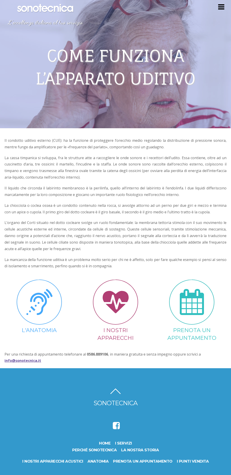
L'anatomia (39, 330)
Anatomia (98, 461)
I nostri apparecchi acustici (52, 461)
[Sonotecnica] (45, 10)
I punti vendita (193, 461)
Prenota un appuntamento (142, 461)
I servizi (123, 443)
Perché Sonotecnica (94, 450)
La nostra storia (140, 450)
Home (105, 443)
